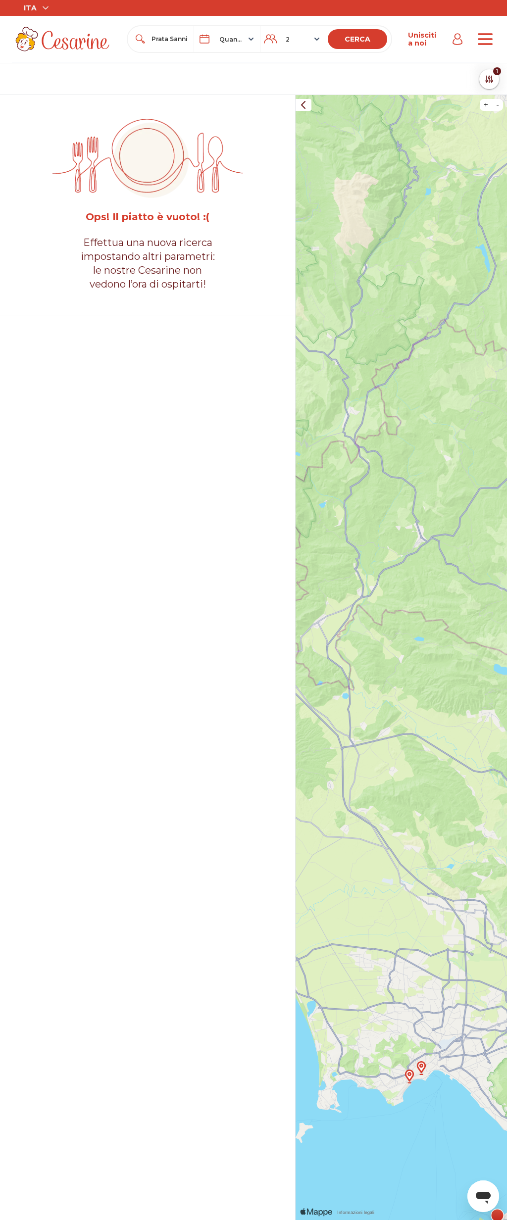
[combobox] (170, 39)
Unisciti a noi (422, 39)
